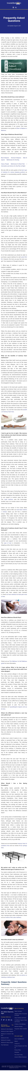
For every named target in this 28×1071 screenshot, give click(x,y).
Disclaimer (17, 1052)
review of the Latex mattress (13, 917)
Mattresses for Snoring (13, 160)
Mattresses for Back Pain (18, 164)
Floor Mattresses (4, 1044)
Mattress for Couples (5, 1040)
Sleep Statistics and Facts (20, 1017)
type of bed (7, 543)
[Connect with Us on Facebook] (1, 1020)
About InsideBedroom (19, 1038)
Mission (16, 1041)
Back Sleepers (5, 157)
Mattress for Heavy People (7, 1042)
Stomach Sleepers (16, 157)
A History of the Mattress (20, 1024)
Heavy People (5, 164)
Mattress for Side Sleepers (7, 1029)
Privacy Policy (18, 1050)
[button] (21, 7)
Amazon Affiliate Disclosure (21, 1057)
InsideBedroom (14, 3)
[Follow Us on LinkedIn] (11, 1020)
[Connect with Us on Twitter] (4, 1020)
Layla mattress (8, 499)
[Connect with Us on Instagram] (6, 1020)
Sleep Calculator (18, 1011)
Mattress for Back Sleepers (7, 1031)
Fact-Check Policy (19, 1054)
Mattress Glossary (18, 1026)
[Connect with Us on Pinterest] (9, 1020)
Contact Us (17, 1043)
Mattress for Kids (5, 1037)
